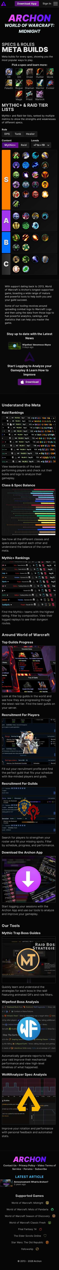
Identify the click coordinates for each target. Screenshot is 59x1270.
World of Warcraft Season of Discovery (27, 1216)
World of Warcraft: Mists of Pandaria (27, 1209)
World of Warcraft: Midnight (27, 1202)
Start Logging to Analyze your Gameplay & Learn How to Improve (29, 370)
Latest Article (29, 1177)
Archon (29, 18)
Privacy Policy (27, 1165)
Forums (28, 1168)
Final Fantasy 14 (27, 1229)
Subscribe (41, 1168)
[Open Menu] (55, 3)
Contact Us (9, 1165)
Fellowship (27, 1249)
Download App (26, 3)
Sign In (47, 3)
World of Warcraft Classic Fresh (27, 1222)
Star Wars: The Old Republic (27, 1242)
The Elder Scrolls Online (27, 1235)
